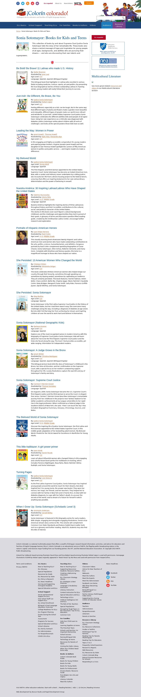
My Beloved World (26, 158)
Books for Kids (65, 663)
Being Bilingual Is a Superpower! (89, 590)
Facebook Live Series (89, 583)
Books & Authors (80, 25)
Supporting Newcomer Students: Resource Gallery (70, 570)
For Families (65, 25)
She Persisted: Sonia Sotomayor (33, 292)
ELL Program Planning (46, 612)
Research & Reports (89, 647)
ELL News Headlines (45, 581)
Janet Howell (39, 134)
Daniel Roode (47, 453)
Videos (93, 25)
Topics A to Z (87, 643)
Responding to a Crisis (90, 662)
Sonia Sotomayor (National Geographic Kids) (40, 322)
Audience (107, 25)
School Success (65, 634)
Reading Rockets (65, 687)
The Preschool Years (67, 628)
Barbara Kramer (40, 326)
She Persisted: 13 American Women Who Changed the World (49, 260)
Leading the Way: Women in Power (35, 130)
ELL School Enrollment (46, 603)
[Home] (43, 14)
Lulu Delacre (47, 478)
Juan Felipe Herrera (41, 232)
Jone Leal (45, 74)
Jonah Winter (39, 354)
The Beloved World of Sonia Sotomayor (37, 417)
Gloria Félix (46, 197)
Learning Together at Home (70, 625)
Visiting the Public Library (69, 646)
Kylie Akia (45, 137)
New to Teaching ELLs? (46, 566)
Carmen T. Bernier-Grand (43, 384)
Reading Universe (93, 687)
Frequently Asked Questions (92, 645)
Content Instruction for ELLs (70, 592)
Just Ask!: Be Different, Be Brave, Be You (38, 96)
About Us (58, 3)
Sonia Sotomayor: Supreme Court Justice (38, 380)
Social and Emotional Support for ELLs (45, 595)
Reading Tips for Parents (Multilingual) (91, 636)
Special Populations (45, 571)
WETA (78, 3)
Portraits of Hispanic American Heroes (36, 228)
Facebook (18, 3)
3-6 (41, 455)
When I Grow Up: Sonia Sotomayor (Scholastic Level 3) (45, 506)
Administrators (87, 609)
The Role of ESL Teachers (69, 604)
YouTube (32, 3)
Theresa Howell (51, 134)
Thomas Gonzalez (49, 386)
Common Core (65, 615)
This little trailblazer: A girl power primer (37, 446)
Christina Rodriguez (49, 356)
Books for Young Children (69, 661)
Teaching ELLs (51, 25)
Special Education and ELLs (47, 588)
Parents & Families (89, 616)
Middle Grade (49, 199)
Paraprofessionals (88, 611)
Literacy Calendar (66, 679)
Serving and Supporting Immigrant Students (46, 585)
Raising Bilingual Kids (68, 637)
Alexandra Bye (56, 137)
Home (18, 31)
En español (48, 3)
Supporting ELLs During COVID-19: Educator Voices (92, 599)
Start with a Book (51, 687)
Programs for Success (45, 621)
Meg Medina (38, 296)
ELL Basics (21, 25)
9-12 (41, 199)
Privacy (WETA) (21, 567)
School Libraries (43, 626)
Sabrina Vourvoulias (41, 195)
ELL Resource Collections (91, 627)
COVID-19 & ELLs (44, 636)
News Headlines (112, 564)
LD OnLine (82, 687)
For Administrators (44, 631)
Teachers (85, 606)
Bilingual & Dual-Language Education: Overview (47, 606)
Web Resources (87, 650)
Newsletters (68, 3)
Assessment (42, 619)
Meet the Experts (88, 578)
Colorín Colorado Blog (90, 655)
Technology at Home (67, 639)
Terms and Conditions (24, 564)
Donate (89, 3)
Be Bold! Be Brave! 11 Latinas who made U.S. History (44, 68)
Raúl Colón (46, 234)
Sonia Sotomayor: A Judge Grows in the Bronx (41, 350)
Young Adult (44, 164)
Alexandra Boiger (49, 266)
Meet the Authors (66, 681)
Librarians (85, 614)
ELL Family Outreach (45, 629)
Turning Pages (24, 472)
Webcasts (85, 573)
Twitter (22, 3)
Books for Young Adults (68, 666)
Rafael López (47, 102)
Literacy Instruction (67, 590)
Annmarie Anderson (41, 510)
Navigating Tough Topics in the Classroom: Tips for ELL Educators (70, 610)
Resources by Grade (45, 574)
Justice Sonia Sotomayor (43, 100)
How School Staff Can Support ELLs (45, 599)
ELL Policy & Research (46, 579)
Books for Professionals (68, 668)
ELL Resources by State (46, 576)
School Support (35, 25)
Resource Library (119, 25)
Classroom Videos (88, 566)
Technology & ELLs (66, 597)
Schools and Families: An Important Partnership (69, 631)
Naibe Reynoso (39, 72)
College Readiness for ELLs (47, 609)
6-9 (41, 77)
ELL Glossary (42, 569)
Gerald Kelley (47, 513)
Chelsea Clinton (40, 264)
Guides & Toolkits (88, 629)
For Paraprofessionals (45, 633)
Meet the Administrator (90, 581)
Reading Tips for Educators (91, 640)
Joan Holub (38, 450)
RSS (27, 3)
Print (37, 3)
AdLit (74, 687)
